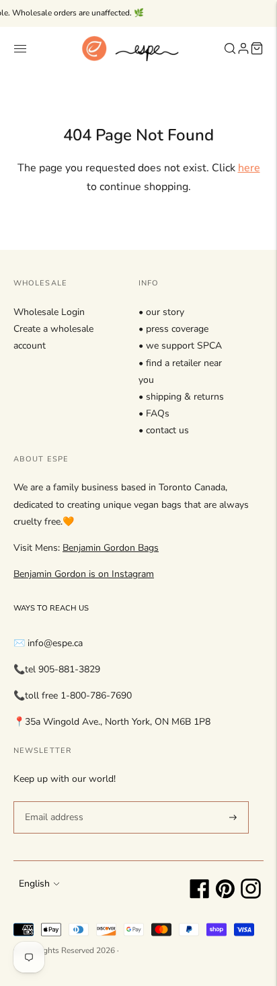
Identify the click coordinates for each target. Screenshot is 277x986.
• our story (161, 312)
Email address (52, 800)
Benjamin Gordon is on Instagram (83, 574)
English (34, 883)
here (249, 168)
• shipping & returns (181, 396)
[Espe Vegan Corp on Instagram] (251, 895)
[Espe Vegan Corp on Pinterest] (225, 895)
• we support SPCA (180, 345)
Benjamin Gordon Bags (111, 547)
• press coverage (173, 328)
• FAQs (153, 413)
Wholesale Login (49, 312)
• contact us (163, 430)
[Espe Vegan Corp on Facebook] (200, 895)
